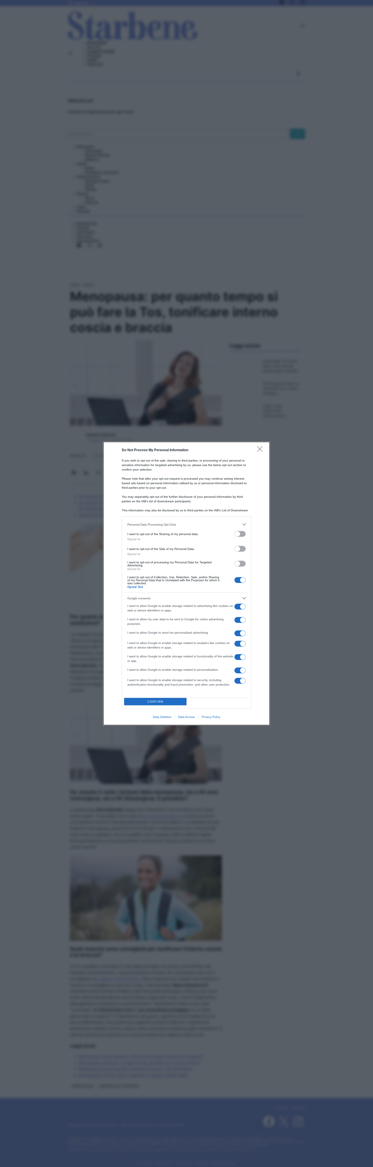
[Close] (261, 450)
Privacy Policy (211, 717)
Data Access (186, 717)
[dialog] (186, 583)
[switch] (240, 534)
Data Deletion (162, 717)
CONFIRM (155, 701)
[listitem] (186, 524)
